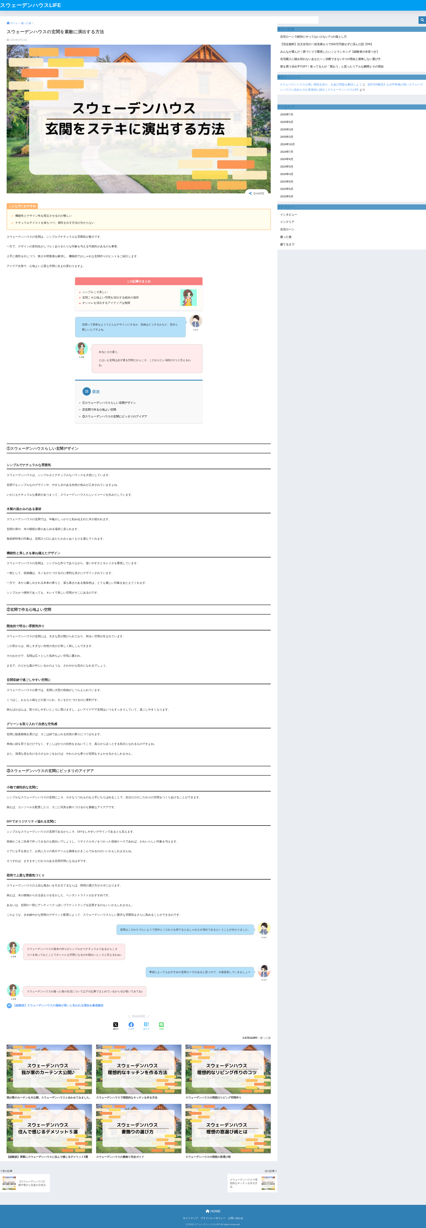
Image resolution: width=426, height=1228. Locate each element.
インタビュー (288, 214)
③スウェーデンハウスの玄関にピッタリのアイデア (114, 416)
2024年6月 (286, 159)
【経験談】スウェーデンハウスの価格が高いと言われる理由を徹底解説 (58, 1005)
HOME (215, 1211)
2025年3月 (286, 136)
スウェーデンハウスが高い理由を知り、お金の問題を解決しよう (321, 84)
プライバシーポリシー (213, 1218)
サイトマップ (190, 1218)
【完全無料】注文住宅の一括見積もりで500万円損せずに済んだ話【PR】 (326, 44)
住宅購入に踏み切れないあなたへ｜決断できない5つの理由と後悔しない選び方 (330, 59)
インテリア (287, 222)
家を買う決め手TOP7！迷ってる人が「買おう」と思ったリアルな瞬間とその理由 (332, 66)
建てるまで (287, 244)
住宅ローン (287, 229)
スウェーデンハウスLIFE (30, 5)
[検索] (423, 5)
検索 (422, 20)
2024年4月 (286, 174)
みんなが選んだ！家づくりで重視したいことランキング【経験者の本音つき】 (329, 51)
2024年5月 (286, 166)
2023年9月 (286, 181)
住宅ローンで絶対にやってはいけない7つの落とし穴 (313, 36)
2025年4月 (286, 129)
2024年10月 (287, 144)
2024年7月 (286, 151)
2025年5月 (286, 122)
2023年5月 (286, 196)
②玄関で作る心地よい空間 (99, 409)
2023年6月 (286, 189)
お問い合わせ (235, 1218)
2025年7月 (286, 114)
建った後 (265, 1037)
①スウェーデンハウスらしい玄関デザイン (109, 402)
